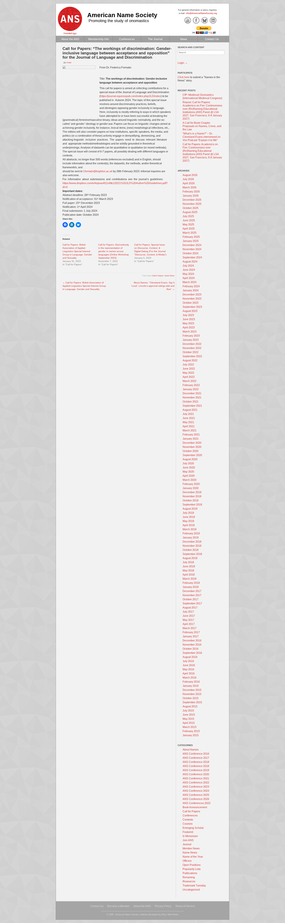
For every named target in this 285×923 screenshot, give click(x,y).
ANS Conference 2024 (196, 790)
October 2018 (190, 549)
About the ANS (70, 39)
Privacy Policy (163, 906)
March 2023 (189, 331)
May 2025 (188, 224)
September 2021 (192, 405)
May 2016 (188, 669)
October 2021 (190, 401)
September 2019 (192, 504)
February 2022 (191, 385)
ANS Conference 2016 (196, 753)
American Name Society (122, 15)
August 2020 (190, 459)
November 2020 (192, 447)
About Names (191, 749)
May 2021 (188, 422)
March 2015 (189, 727)
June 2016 (189, 665)
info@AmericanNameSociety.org (201, 13)
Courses (187, 823)
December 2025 (192, 199)
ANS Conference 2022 (196, 782)
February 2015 (191, 731)
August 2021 (190, 409)
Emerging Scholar (193, 827)
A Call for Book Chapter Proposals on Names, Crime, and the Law (202, 126)
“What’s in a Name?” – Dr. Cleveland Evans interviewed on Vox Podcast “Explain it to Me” (202, 137)
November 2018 (192, 545)
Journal (187, 844)
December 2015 (192, 690)
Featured (188, 832)
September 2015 (192, 702)
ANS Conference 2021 (196, 778)
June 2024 (189, 269)
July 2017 (188, 611)
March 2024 (189, 282)
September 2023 (192, 306)
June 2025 (189, 220)
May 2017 (188, 620)
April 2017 (189, 624)
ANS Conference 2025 (196, 794)
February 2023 (191, 335)
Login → (183, 62)
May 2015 (188, 718)
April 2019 (189, 525)
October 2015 (190, 698)
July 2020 (188, 463)
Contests (188, 819)
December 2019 (192, 492)
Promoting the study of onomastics (119, 20)
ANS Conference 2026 (196, 799)
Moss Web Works (170, 914)
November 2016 (192, 644)
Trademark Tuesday (194, 885)
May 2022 (188, 372)
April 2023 (189, 327)
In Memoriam (190, 836)
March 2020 (189, 479)
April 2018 (189, 574)
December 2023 (192, 294)
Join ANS (188, 840)
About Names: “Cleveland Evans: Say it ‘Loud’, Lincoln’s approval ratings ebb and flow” (152, 285)
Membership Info (98, 39)
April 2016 (189, 673)
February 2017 (191, 632)
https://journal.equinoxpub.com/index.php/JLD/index (130, 96)
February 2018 (191, 582)
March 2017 (189, 628)
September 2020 (192, 455)
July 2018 (188, 562)
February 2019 (191, 533)
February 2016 (191, 681)
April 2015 (189, 722)
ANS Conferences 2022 (196, 803)
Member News (191, 848)
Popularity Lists (192, 869)
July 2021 (188, 414)
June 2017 (189, 615)
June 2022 (189, 368)
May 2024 (188, 274)
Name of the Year (193, 856)
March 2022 (189, 381)
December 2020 (192, 442)
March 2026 (189, 187)
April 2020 (189, 475)
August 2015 (190, 706)
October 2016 (190, 648)
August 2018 (190, 558)
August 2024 (190, 261)
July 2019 (188, 512)
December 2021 (192, 393)
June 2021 (189, 418)
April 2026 (189, 183)
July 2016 (188, 661)
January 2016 (191, 685)
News (183, 39)
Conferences (127, 39)
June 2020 (189, 467)
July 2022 (188, 364)
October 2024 (190, 253)
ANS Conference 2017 (196, 757)
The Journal (155, 39)
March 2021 (189, 430)
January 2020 (191, 488)
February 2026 (191, 191)
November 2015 (192, 694)
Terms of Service (185, 906)
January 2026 (191, 195)
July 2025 (188, 216)
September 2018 (192, 554)
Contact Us (212, 39)
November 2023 (192, 298)
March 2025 (189, 232)
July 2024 (188, 265)
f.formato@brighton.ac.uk (97, 171)
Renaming (189, 877)
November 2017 (192, 595)
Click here (184, 77)
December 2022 (192, 344)
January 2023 (191, 339)
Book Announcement (195, 807)
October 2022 (190, 352)
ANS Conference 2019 (196, 770)
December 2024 (192, 245)
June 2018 (189, 566)
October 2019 (190, 500)
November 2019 (192, 496)
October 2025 (190, 208)
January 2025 (191, 241)
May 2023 (188, 323)
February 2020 (191, 484)
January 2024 (191, 290)
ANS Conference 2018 (196, 762)
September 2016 (192, 652)
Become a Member (118, 906)
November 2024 (192, 249)
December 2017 (192, 591)
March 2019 (189, 529)
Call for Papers (158, 276)
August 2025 (190, 212)
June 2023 (189, 319)
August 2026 (190, 175)
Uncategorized (191, 889)
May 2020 (188, 471)
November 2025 (192, 203)
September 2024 (192, 257)
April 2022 (189, 376)
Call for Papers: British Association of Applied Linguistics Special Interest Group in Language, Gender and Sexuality (77, 251)
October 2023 (190, 302)
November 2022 (192, 348)
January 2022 (191, 389)
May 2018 (188, 570)
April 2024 (189, 278)
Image (68, 62)
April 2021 (189, 426)
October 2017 (190, 599)
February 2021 (191, 434)
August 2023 (190, 311)
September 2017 (192, 603)
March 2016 (189, 677)
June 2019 (189, 517)
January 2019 (191, 537)
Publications (190, 873)
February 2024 (191, 286)
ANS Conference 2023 (196, 786)
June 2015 (189, 714)
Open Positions (192, 865)
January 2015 (191, 735)
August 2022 (190, 360)
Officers (187, 860)
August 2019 (190, 508)
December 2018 (192, 541)
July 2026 (188, 179)
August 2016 (190, 657)
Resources (189, 881)
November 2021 (192, 397)
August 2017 (190, 607)
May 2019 (188, 521)
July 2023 (188, 315)
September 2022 (192, 356)
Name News (169, 276)
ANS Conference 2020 (196, 774)
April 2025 (189, 228)
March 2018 (189, 578)
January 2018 (191, 587)
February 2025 (191, 236)
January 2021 (191, 438)
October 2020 (190, 451)
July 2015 (188, 710)
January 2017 (191, 636)
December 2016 (192, 640)
